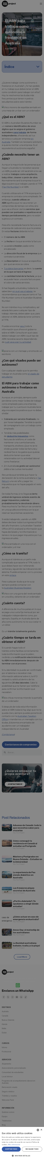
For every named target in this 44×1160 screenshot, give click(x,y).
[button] (22, 1155)
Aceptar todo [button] (11, 1149)
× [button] (41, 1130)
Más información (14, 1145)
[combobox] (38, 1130)
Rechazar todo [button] (32, 1149)
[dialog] (22, 1143)
